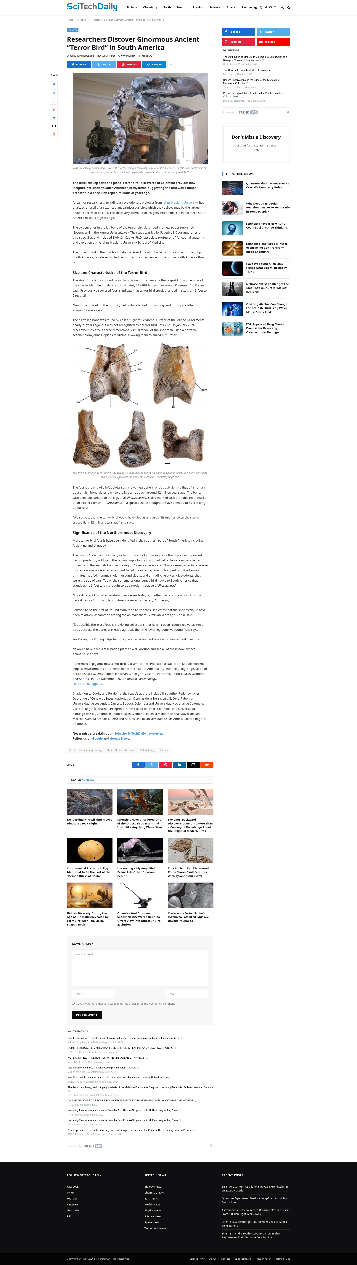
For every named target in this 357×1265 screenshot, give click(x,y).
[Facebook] (54, 84)
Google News (119, 738)
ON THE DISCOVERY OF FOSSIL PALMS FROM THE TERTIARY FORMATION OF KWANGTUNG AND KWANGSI (131, 1100)
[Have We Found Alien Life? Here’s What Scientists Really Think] (232, 268)
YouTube (72, 1198)
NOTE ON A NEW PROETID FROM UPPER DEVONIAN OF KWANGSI (106, 1057)
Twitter (71, 1192)
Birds (72, 750)
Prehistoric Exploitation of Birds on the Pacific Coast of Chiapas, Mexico (253, 95)
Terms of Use (283, 1258)
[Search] (288, 7)
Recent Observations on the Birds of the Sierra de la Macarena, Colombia (251, 82)
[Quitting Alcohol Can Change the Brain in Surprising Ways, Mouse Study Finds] (232, 309)
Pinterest (72, 1204)
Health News (152, 1204)
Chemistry (150, 7)
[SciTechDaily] (92, 7)
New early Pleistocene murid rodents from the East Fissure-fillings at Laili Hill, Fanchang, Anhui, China (123, 1110)
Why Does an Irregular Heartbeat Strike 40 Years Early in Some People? (268, 207)
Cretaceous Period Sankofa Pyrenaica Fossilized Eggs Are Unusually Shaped (188, 917)
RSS (69, 1216)
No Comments (128, 56)
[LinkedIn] (54, 101)
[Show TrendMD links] (211, 1145)
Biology (132, 7)
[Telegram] (54, 117)
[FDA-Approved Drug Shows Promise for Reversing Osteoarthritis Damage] (232, 329)
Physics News (152, 1210)
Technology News (155, 1228)
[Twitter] (54, 93)
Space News (152, 1222)
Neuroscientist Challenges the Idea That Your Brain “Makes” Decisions (267, 288)
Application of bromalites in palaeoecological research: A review (102, 1067)
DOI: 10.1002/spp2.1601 (89, 684)
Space (231, 7)
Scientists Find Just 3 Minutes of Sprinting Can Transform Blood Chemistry (266, 247)
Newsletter (74, 1210)
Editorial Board (243, 1258)
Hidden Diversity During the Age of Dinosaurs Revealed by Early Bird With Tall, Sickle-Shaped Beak (88, 918)
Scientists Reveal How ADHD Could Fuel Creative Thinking (266, 225)
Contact (225, 1258)
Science (214, 7)
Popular (164, 750)
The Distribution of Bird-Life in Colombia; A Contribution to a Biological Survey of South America (255, 58)
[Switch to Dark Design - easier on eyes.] (282, 7)
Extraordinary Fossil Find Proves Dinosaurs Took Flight (89, 821)
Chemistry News (154, 1192)
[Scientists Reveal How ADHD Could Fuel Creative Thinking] (232, 228)
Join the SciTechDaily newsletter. (139, 733)
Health (181, 7)
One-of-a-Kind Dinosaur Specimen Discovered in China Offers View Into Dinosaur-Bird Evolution (139, 918)
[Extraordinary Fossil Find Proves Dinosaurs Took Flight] (89, 802)
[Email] (54, 125)
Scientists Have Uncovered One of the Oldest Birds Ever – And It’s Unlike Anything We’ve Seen (139, 823)
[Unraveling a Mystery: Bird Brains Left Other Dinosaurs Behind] (140, 850)
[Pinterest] (54, 109)
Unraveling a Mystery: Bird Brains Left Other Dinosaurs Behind (136, 872)
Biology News (152, 1186)
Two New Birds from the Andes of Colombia (246, 70)
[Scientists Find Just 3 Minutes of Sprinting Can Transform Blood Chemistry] (232, 248)
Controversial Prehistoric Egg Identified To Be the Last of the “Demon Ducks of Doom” (88, 872)
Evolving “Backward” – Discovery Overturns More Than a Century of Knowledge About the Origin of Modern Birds (190, 825)
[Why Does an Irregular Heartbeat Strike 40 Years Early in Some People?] (232, 208)
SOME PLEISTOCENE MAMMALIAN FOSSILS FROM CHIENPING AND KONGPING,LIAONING (120, 1048)
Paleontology (147, 750)
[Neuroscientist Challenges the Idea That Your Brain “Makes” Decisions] (232, 289)
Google (97, 738)
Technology (249, 7)
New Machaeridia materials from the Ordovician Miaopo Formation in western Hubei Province (118, 1077)
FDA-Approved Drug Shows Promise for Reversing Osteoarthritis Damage (265, 328)
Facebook (72, 1186)
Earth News (151, 1198)
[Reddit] (54, 134)
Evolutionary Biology (91, 750)
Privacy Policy (263, 1258)
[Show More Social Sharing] (171, 64)
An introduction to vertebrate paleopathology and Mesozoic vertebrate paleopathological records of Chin (123, 1038)
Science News (153, 1216)
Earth (167, 7)
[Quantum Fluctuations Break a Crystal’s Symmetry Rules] (232, 188)
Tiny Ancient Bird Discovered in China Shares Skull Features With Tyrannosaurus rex (190, 872)
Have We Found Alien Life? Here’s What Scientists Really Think (266, 268)
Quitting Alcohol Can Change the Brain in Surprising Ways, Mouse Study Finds (266, 308)
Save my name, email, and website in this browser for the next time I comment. (126, 1003)
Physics (198, 7)
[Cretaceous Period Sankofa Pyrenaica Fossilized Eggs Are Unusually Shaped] (190, 895)
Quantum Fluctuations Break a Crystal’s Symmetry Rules (268, 185)
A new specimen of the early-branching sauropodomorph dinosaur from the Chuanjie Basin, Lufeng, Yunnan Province (130, 1130)
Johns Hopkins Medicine (121, 750)
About (212, 1258)
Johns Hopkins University (180, 202)
